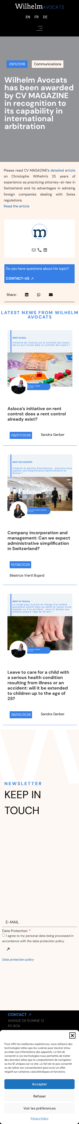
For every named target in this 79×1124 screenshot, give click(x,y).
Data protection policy (18, 959)
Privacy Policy (39, 1118)
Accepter (39, 1084)
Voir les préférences (39, 1108)
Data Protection (15, 931)
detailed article (62, 170)
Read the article (16, 206)
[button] (72, 1035)
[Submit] (8, 949)
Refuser (39, 1096)
